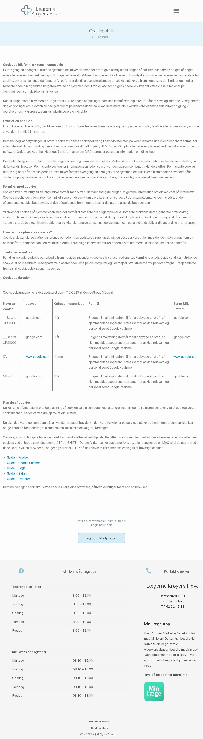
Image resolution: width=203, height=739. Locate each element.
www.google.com (37, 357)
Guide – (12, 473)
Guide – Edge (16, 468)
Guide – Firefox (17, 457)
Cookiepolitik (99, 727)
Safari (22, 473)
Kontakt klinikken (177, 571)
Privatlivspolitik (99, 721)
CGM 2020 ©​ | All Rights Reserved (99, 734)
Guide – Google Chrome (23, 463)
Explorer (24, 479)
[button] (176, 11)
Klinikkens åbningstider (80, 571)
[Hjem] (93, 36)
